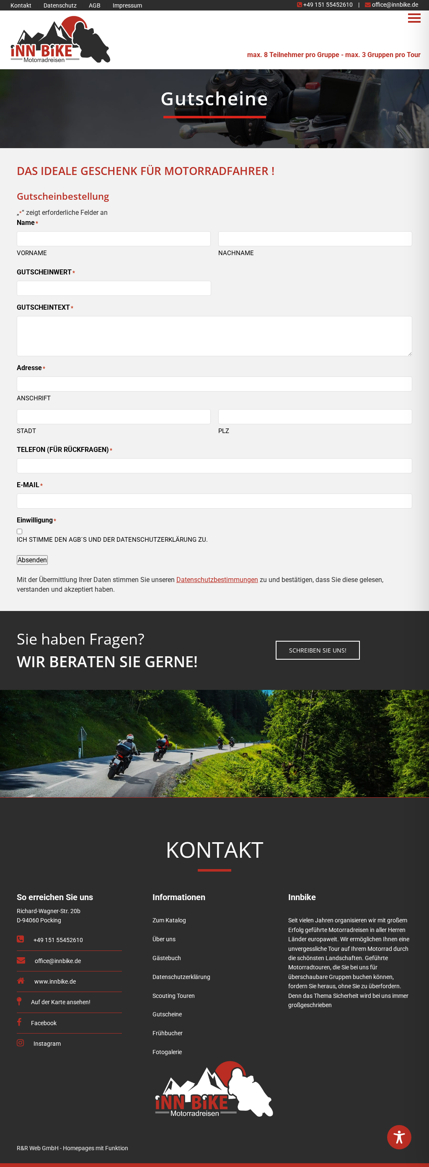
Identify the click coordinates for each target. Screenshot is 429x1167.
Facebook (43, 1023)
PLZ (223, 431)
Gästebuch (166, 958)
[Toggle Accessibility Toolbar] (399, 1137)
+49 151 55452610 (328, 4)
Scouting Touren (173, 996)
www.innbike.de (54, 981)
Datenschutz (60, 5)
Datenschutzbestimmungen (217, 580)
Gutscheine (167, 1014)
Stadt (26, 431)
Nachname (236, 253)
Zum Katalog (169, 920)
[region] (214, 103)
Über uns (164, 939)
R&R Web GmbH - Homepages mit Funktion (72, 1148)
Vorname (32, 253)
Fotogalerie (167, 1052)
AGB (95, 5)
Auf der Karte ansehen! (60, 1002)
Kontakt (20, 5)
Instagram (46, 1043)
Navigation (414, 17)
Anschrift (34, 398)
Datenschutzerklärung (181, 977)
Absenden (32, 560)
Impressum (127, 5)
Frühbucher (167, 1033)
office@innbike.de (394, 4)
